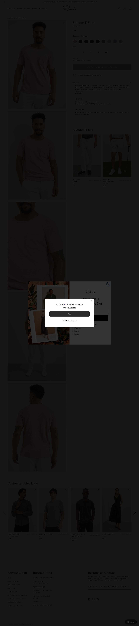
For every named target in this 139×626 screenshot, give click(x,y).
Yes (69, 314)
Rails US (72, 308)
